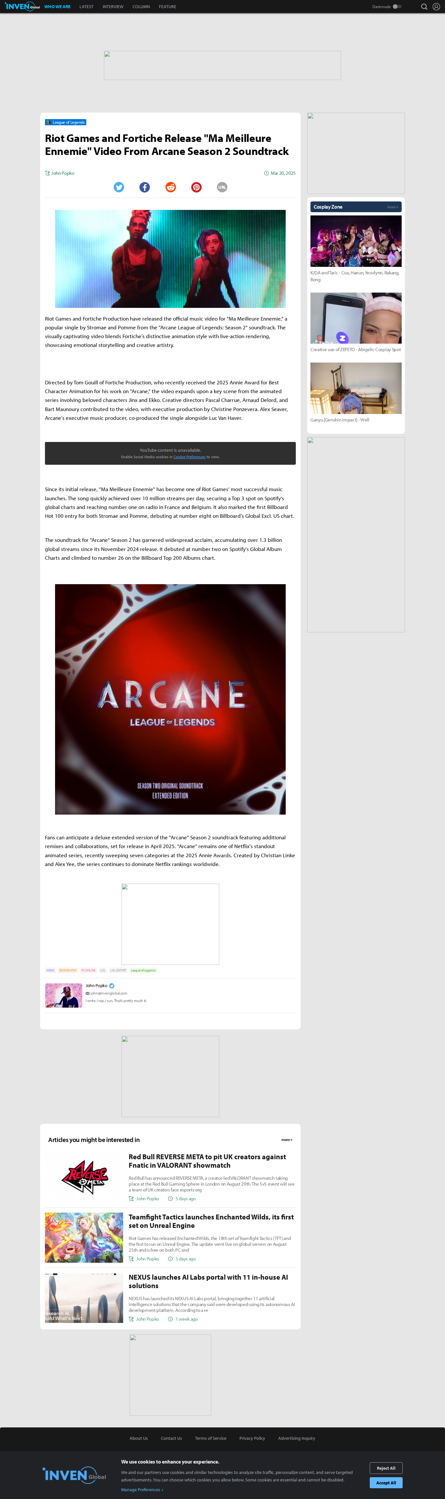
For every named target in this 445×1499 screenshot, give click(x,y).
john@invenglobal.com (109, 993)
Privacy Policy (252, 1438)
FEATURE (167, 6)
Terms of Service (210, 1438)
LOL (103, 970)
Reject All (386, 1468)
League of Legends (143, 970)
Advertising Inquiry (296, 1438)
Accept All (386, 1483)
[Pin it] (196, 187)
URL (222, 187)
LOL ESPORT (118, 970)
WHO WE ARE (57, 6)
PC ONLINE (88, 970)
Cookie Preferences (190, 456)
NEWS (50, 970)
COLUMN (141, 6)
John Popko (97, 985)
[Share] (144, 187)
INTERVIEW (113, 6)
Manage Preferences (140, 1489)
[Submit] (170, 187)
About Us (139, 1438)
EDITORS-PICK (68, 970)
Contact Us (171, 1438)
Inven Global (22, 6)
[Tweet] (118, 187)
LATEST (86, 6)
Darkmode (381, 6)
